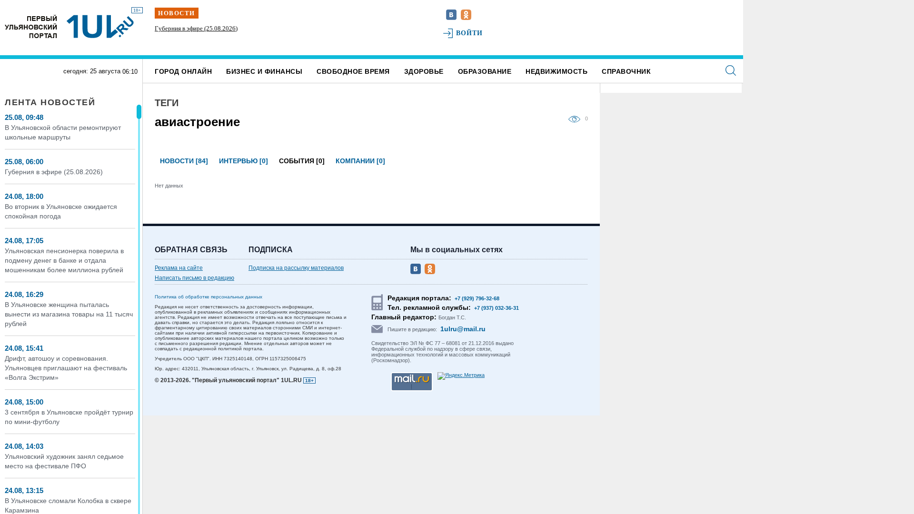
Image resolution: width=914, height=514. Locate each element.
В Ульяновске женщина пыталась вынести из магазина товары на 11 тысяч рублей (69, 314)
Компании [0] (360, 161)
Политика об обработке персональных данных (208, 296)
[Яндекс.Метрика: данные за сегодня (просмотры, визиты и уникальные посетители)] (461, 376)
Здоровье (424, 71)
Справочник (626, 71)
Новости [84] (184, 161)
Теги (167, 103)
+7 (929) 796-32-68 (477, 298)
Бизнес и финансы (264, 71)
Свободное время (353, 71)
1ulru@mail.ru (463, 329)
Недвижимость (556, 71)
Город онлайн (183, 71)
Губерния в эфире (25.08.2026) (196, 28)
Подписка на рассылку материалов (296, 268)
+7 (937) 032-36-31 (496, 308)
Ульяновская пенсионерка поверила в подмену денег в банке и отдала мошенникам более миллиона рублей (64, 260)
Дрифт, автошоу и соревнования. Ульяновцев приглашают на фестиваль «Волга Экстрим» (66, 368)
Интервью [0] (243, 161)
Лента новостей (50, 102)
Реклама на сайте (179, 268)
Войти (469, 33)
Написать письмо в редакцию (194, 278)
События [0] (302, 161)
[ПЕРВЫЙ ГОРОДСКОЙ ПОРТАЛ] (31, 26)
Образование (485, 71)
